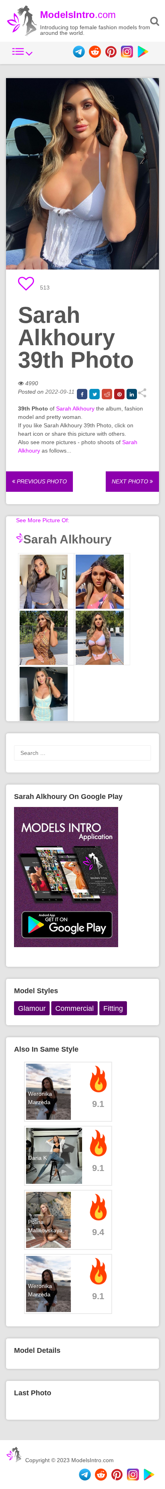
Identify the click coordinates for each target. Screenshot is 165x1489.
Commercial (74, 1008)
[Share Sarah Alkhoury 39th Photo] (142, 395)
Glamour (32, 1008)
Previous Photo (41, 481)
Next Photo (131, 481)
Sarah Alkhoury (75, 408)
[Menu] (22, 55)
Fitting (113, 1008)
